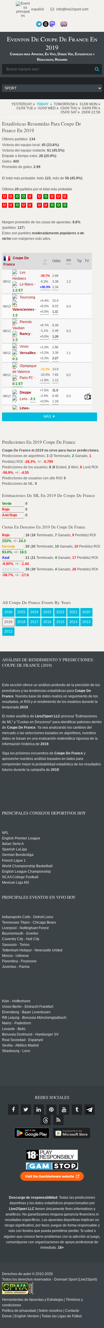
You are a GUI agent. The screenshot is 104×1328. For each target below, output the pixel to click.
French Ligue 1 (14, 861)
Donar (7, 1316)
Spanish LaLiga (14, 849)
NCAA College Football (20, 877)
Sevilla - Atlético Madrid (20, 1045)
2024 (34, 612)
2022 (60, 612)
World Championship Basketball (27, 866)
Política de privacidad (19, 1311)
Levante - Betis (13, 1029)
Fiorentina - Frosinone (19, 961)
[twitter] (26, 1109)
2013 (86, 622)
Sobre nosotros (50, 1311)
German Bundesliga (18, 855)
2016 (47, 622)
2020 (86, 612)
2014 (73, 622)
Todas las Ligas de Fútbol (62, 1316)
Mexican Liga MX (15, 883)
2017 (34, 622)
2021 (73, 612)
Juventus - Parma (15, 967)
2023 (47, 612)
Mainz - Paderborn (16, 1023)
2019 (8, 622)
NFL (5, 833)
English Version (26, 1316)
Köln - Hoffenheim (16, 1001)
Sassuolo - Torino (15, 945)
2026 (8, 612)
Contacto (72, 1311)
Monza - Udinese (15, 956)
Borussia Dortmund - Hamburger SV (30, 1034)
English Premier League (21, 838)
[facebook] (13, 1109)
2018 (21, 622)
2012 (8, 631)
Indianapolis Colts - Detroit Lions (27, 917)
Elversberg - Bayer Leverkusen (26, 1012)
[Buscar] (97, 69)
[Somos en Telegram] (39, 24)
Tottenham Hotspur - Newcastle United (32, 950)
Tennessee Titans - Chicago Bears (29, 922)
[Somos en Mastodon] (52, 24)
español (37, 9)
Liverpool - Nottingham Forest (25, 928)
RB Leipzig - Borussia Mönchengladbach (34, 1018)
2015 (60, 622)
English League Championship (26, 872)
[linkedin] (39, 1109)
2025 (21, 612)
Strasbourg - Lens (16, 1051)
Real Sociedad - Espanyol (22, 1040)
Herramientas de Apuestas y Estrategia (32, 1300)
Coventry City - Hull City (20, 939)
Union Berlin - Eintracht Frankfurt (27, 1007)
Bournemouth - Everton (20, 933)
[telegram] (89, 1109)
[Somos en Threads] (46, 24)
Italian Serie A (13, 844)
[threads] (45, 1120)
